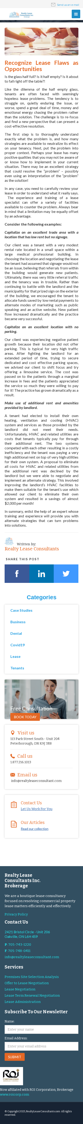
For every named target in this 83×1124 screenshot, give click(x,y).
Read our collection (34, 829)
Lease (15, 656)
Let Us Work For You (36, 809)
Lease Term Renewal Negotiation (32, 995)
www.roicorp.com (14, 1094)
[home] (20, 14)
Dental (16, 633)
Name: (10, 1021)
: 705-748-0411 (17, 951)
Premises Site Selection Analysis (32, 977)
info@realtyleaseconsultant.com (36, 781)
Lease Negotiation (20, 989)
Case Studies (21, 610)
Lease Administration (23, 1002)
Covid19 (17, 645)
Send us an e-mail (68, 4)
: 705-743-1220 (18, 944)
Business (18, 622)
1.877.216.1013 (20, 762)
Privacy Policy (16, 914)
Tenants (17, 668)
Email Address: (16, 1038)
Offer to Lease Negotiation (27, 983)
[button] (76, 14)
